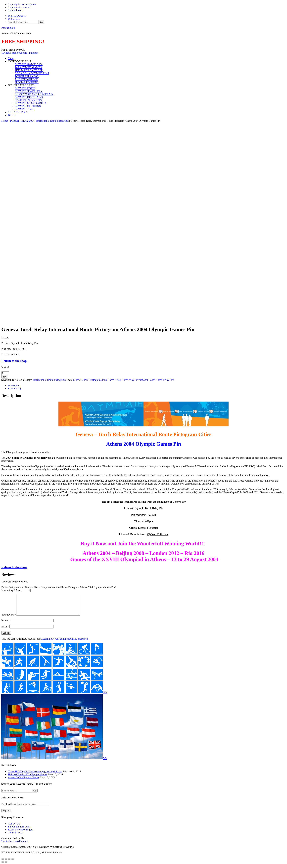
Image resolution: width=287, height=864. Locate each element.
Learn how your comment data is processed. (65, 638)
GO (105, 692)
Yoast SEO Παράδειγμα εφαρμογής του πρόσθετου (35, 771)
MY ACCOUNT (17, 15)
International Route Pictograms (52, 120)
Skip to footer (15, 10)
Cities (76, 379)
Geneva (84, 379)
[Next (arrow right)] (6, 862)
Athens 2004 (8, 27)
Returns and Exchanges (20, 829)
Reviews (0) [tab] (14, 388)
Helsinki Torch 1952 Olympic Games (27, 774)
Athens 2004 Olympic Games (23, 777)
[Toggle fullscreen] (6, 859)
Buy (4, 376)
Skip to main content (19, 7)
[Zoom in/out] (2, 859)
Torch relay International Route (138, 379)
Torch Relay (114, 379)
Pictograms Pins (98, 379)
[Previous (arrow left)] (2, 862)
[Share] (9, 859)
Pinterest (33, 52)
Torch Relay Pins (165, 379)
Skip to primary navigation (22, 4)
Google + (24, 52)
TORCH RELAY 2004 (22, 120)
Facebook (14, 52)
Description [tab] (14, 385)
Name (5, 620)
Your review (8, 614)
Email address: (9, 804)
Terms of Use (15, 832)
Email (5, 626)
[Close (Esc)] (12, 859)
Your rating (8, 590)
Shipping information (19, 826)
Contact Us (14, 823)
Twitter (5, 52)
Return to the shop (14, 361)
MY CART (14, 18)
